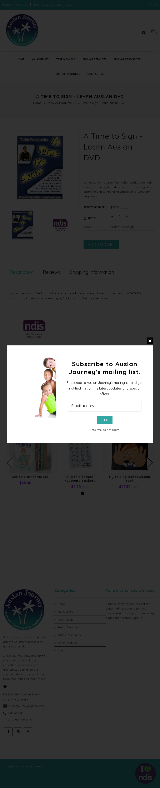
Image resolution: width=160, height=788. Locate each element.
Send (104, 420)
